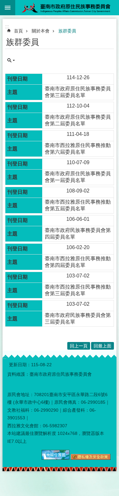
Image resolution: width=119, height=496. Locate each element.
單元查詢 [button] (11, 60)
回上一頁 (79, 345)
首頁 (18, 30)
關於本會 (41, 30)
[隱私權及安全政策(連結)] (90, 458)
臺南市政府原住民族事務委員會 (67, 7)
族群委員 (67, 30)
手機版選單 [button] (7, 7)
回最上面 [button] (102, 345)
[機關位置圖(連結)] (55, 458)
